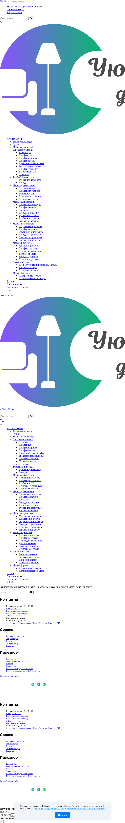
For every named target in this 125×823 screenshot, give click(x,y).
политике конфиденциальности (49, 808)
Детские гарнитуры (29, 245)
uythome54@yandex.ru (16, 616)
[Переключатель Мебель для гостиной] (53, 475)
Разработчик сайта (9, 676)
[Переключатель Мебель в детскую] (53, 532)
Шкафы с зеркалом (29, 169)
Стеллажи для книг (29, 270)
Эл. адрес (5, 815)
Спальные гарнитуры (30, 204)
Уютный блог (12, 659)
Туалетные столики (29, 215)
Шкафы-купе (25, 155)
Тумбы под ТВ (26, 193)
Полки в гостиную (28, 199)
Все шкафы (25, 152)
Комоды (23, 182)
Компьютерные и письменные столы (38, 264)
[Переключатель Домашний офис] (53, 551)
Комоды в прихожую (30, 234)
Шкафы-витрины (28, 158)
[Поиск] (31, 18)
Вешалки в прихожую (30, 237)
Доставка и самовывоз (18, 287)
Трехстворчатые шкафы (31, 166)
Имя (2, 811)
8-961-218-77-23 (7, 295)
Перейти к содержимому (13, 1)
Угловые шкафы (27, 171)
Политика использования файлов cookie (23, 671)
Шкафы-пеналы (27, 160)
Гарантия (10, 646)
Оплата (9, 641)
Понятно (62, 815)
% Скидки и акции (22, 141)
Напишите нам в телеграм (17, 611)
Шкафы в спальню (28, 207)
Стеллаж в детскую (29, 259)
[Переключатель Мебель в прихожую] (53, 513)
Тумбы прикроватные (30, 218)
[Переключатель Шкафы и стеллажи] (53, 439)
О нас (10, 290)
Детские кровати (27, 253)
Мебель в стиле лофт (23, 147)
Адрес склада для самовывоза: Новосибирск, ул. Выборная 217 (33, 623)
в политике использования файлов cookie (86, 808)
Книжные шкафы (28, 267)
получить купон (8, 818)
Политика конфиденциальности (19, 668)
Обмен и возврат (15, 9)
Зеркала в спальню (28, 221)
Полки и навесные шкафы (32, 278)
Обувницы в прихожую (31, 232)
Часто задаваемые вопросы (17, 661)
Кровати (23, 210)
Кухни (16, 144)
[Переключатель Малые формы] (53, 565)
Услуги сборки (14, 12)
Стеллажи (24, 174)
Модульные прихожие (30, 226)
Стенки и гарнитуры (30, 188)
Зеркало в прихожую (30, 240)
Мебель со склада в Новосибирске (24, 6)
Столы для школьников (31, 251)
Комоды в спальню (29, 212)
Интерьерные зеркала (30, 275)
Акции (10, 281)
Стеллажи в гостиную (30, 196)
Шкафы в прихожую (29, 229)
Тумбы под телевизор (30, 180)
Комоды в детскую (28, 256)
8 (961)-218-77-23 (13, 608)
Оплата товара (14, 284)
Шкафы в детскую (28, 248)
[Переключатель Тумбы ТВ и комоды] (53, 467)
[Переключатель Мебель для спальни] (53, 491)
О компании (11, 666)
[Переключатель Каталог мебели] (53, 428)
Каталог (9, 664)
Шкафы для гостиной (30, 191)
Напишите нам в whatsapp (17, 613)
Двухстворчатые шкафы (31, 163)
